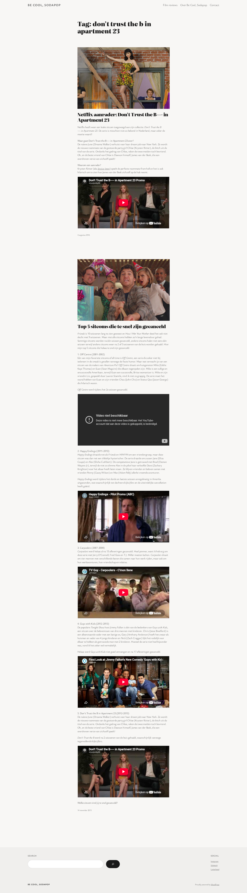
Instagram (214, 861)
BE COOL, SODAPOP (44, 5)
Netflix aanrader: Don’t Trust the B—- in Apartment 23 (122, 117)
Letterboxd (215, 869)
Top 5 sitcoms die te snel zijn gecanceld (121, 326)
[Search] (113, 864)
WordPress (215, 884)
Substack (214, 865)
